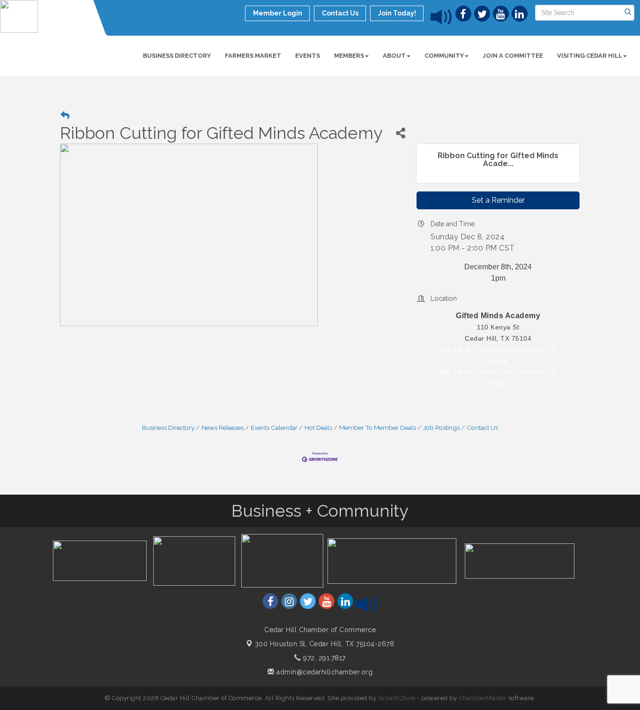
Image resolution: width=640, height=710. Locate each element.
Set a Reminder (498, 200)
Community (444, 55)
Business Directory (177, 55)
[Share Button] (400, 133)
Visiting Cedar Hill (589, 55)
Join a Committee (513, 55)
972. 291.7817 (323, 658)
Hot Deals (318, 427)
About (394, 55)
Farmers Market (253, 55)
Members (349, 55)
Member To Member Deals (377, 427)
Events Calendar (274, 427)
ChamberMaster (483, 698)
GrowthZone (397, 698)
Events (307, 55)
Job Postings (441, 427)
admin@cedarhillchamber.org (323, 672)
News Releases (222, 427)
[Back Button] (64, 115)
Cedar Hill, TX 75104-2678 (324, 644)
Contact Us (482, 427)
